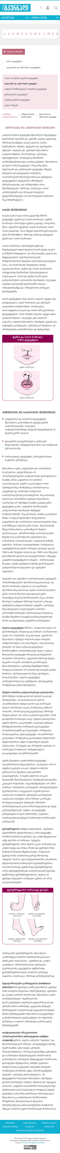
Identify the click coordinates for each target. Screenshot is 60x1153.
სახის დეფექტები (14, 61)
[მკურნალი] (15, 8)
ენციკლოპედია (10, 1127)
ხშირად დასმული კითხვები (30, 1131)
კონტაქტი (49, 1127)
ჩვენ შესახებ (29, 1123)
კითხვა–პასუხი (49, 1123)
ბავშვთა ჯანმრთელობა (9, 115)
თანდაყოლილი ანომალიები (28, 115)
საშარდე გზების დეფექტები (17, 100)
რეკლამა (29, 1127)
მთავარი (10, 1123)
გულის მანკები (11, 105)
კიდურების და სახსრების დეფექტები (23, 68)
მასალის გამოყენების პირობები (33, 1143)
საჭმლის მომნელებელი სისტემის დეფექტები (26, 89)
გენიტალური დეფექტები (16, 95)
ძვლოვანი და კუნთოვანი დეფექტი (21, 84)
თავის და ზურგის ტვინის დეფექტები (21, 78)
